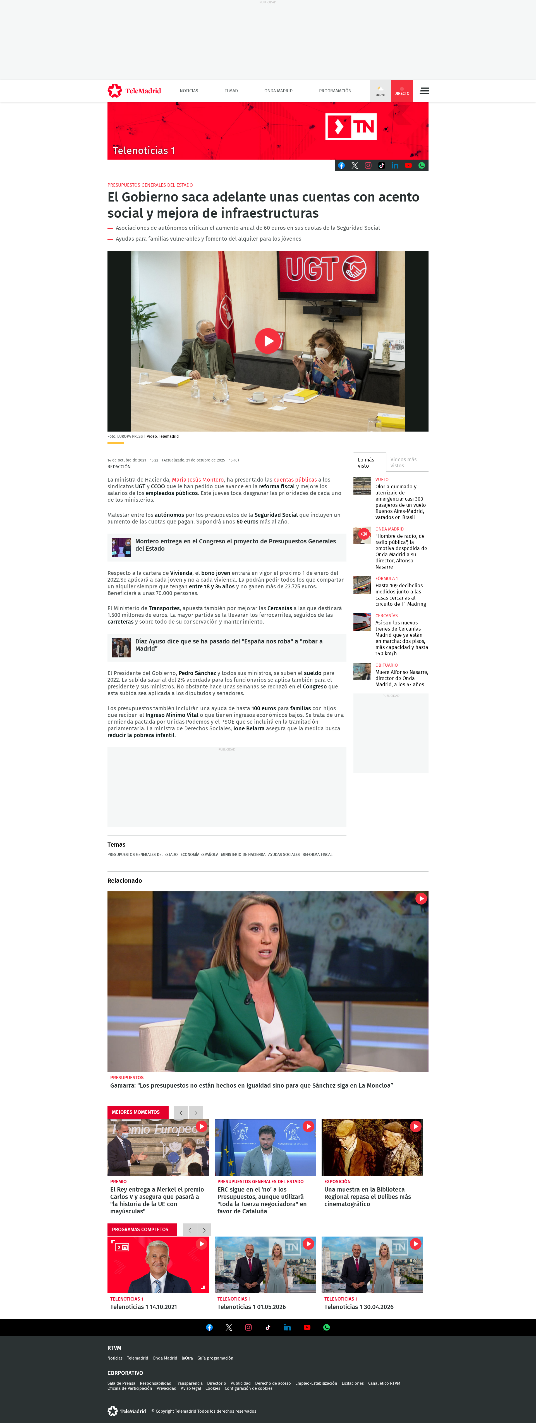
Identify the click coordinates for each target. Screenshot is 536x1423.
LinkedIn (395, 165)
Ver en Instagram (248, 1327)
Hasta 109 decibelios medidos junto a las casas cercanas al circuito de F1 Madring (362, 585)
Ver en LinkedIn (287, 1327)
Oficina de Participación (129, 1388)
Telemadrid (137, 1358)
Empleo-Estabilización (316, 1383)
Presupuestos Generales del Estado (150, 185)
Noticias (189, 91)
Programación (335, 91)
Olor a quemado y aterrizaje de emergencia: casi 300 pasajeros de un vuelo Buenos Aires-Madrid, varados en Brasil (362, 486)
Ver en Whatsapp (326, 1327)
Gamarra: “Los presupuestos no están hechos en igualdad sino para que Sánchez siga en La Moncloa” (268, 981)
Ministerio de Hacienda (243, 855)
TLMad (231, 91)
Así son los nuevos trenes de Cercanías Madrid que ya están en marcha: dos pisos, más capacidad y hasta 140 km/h (362, 622)
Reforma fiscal (317, 855)
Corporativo (125, 1373)
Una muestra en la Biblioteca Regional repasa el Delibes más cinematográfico (372, 1147)
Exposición (337, 1181)
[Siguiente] (196, 1112)
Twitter (355, 165)
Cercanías (386, 616)
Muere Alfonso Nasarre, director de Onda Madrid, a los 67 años (362, 671)
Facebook (341, 165)
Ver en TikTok (268, 1328)
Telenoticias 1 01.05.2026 (265, 1265)
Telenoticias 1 (126, 1299)
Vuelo (382, 479)
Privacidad (166, 1388)
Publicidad (241, 1383)
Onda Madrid (278, 91)
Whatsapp (422, 165)
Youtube (408, 165)
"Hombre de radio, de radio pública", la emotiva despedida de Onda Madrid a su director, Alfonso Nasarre (362, 535)
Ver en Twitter (228, 1328)
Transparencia (189, 1383)
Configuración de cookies (248, 1388)
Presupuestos (127, 1077)
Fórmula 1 (386, 578)
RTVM (114, 1348)
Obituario (386, 665)
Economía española (199, 855)
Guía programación (215, 1358)
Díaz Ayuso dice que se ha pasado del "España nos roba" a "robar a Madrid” (121, 647)
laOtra (187, 1358)
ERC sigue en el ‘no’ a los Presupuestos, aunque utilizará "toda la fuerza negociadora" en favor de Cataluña (265, 1147)
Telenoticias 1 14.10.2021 (158, 1265)
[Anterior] (181, 1112)
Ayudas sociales (284, 855)
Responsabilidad (155, 1383)
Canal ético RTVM (384, 1383)
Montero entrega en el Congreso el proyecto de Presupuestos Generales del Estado (121, 547)
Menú (424, 91)
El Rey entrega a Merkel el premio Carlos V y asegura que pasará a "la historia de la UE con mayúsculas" (158, 1147)
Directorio (216, 1383)
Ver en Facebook (209, 1328)
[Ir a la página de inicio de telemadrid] (134, 91)
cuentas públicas (294, 480)
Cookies (212, 1388)
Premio (118, 1181)
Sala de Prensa (121, 1383)
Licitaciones (353, 1383)
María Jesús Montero (198, 480)
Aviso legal (191, 1388)
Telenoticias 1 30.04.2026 (372, 1265)
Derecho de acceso (273, 1383)
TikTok (381, 165)
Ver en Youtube (307, 1327)
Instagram (368, 165)
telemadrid (126, 1411)
